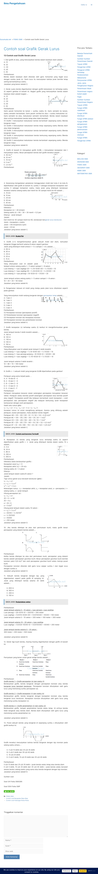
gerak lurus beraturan (53, 220)
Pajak (79, 97)
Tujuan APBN (82, 105)
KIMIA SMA (81, 171)
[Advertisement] (49, 24)
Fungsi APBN (82, 138)
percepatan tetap (50, 295)
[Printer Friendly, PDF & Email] (9, 791)
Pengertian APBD (84, 67)
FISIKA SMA (10, 796)
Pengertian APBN (84, 141)
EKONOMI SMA (83, 162)
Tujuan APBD (82, 64)
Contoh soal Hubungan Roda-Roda (17, 800)
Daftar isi (84, 5)
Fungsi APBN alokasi (85, 119)
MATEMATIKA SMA (84, 174)
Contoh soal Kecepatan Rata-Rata (17, 798)
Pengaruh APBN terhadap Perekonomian (83, 72)
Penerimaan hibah (84, 88)
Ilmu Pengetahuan (14, 3)
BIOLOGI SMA (82, 159)
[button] (91, 5)
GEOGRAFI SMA (83, 168)
